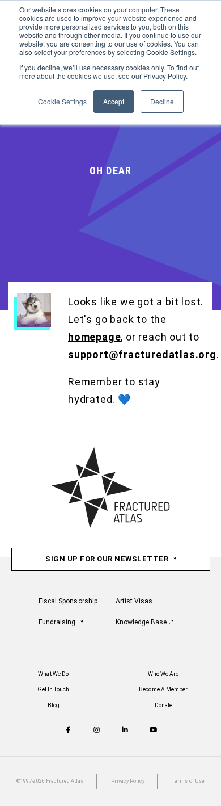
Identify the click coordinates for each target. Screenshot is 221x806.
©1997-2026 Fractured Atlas (49, 781)
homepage (94, 337)
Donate (163, 705)
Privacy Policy (128, 781)
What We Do (53, 674)
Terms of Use (188, 781)
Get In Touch (53, 689)
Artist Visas (134, 601)
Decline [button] (162, 101)
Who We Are (163, 674)
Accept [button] (113, 101)
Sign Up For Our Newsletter (108, 559)
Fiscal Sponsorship (68, 601)
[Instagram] (96, 731)
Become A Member (163, 689)
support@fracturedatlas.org (142, 354)
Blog (54, 705)
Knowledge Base (142, 622)
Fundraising (58, 622)
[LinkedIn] (125, 731)
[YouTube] (153, 731)
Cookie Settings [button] (62, 101)
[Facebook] (68, 731)
